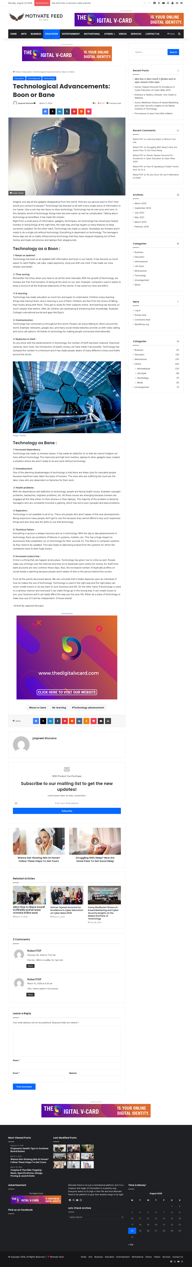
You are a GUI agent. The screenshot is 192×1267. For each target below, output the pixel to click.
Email (16, 1073)
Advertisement (126, 11)
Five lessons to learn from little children (153, 113)
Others (108, 34)
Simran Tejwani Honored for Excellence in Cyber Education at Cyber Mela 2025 (66, 910)
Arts (24, 34)
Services (136, 34)
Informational (34, 78)
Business (36, 34)
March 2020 (141, 222)
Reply (30, 966)
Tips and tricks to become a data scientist (71, 3)
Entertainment (71, 34)
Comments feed (142, 319)
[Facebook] (45, 112)
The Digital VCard (36, 1193)
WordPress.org (142, 324)
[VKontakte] (79, 721)
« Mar (131, 1244)
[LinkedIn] (60, 112)
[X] (53, 112)
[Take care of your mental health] (87, 1164)
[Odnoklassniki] (86, 721)
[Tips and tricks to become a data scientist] (59, 1164)
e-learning (60, 707)
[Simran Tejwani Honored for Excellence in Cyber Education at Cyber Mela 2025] (66, 895)
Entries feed (140, 315)
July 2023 (139, 212)
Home (13, 34)
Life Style (139, 266)
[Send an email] (34, 103)
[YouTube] (77, 1200)
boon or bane (38, 707)
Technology (49, 78)
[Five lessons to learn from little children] (73, 1156)
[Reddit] (81, 112)
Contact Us (152, 34)
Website (73, 1073)
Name (16, 1060)
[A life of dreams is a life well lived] (87, 1156)
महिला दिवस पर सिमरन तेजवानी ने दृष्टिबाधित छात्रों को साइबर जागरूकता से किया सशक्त (29, 910)
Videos (123, 34)
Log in (138, 310)
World (137, 285)
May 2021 (139, 217)
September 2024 (143, 208)
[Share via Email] (101, 721)
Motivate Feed (57, 1257)
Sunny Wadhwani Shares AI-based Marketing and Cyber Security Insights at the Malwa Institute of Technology (103, 913)
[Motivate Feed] (36, 16)
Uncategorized (142, 280)
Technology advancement (89, 707)
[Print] (108, 721)
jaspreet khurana (25, 103)
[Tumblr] (67, 112)
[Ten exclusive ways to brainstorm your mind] (73, 1164)
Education (51, 34)
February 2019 (142, 226)
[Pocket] (89, 112)
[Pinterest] (74, 112)
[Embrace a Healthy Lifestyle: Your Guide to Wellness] (87, 1148)
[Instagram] (81, 1200)
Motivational (92, 34)
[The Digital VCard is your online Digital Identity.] (67, 53)
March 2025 (140, 203)
